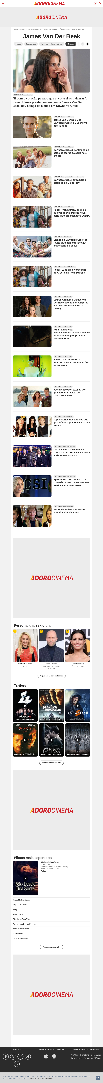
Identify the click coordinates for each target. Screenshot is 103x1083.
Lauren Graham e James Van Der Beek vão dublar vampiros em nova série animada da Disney (71, 304)
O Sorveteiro (18, 934)
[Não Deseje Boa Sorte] (25, 878)
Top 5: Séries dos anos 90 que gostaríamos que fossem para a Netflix (72, 422)
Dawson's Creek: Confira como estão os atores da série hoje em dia (71, 153)
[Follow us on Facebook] (6, 1057)
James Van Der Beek (51, 29)
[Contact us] (17, 1064)
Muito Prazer (18, 914)
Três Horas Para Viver (22, 919)
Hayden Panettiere (25, 664)
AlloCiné (74, 1055)
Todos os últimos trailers (51, 763)
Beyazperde (76, 1058)
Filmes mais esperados (51, 947)
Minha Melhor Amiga (21, 900)
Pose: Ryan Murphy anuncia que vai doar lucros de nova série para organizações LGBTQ (72, 213)
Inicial (16, 29)
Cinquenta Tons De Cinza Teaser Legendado (52, 754)
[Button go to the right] (87, 44)
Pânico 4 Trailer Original (25, 720)
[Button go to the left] (82, 44)
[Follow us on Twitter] (13, 1057)
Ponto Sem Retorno (21, 929)
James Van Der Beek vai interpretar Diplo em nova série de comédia (71, 362)
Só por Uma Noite (20, 905)
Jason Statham (51, 664)
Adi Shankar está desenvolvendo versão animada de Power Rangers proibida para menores (72, 334)
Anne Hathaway (77, 664)
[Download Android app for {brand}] (56, 1056)
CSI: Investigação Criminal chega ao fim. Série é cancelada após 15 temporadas (72, 452)
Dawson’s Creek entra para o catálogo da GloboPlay (70, 181)
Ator (28, 29)
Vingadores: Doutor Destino (24, 924)
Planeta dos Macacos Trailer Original (52, 720)
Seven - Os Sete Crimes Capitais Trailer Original (25, 754)
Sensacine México (92, 1058)
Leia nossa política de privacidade (40, 1079)
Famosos (22, 29)
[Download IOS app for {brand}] (47, 1056)
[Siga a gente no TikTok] (28, 1057)
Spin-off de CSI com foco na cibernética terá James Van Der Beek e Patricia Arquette (71, 482)
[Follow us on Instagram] (20, 1057)
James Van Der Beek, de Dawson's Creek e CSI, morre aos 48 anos (70, 123)
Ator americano (37, 29)
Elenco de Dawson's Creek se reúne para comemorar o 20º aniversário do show (70, 242)
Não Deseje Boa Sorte (50, 862)
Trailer (43, 871)
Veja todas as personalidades (51, 676)
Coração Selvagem (20, 938)
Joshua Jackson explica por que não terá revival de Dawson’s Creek (70, 392)
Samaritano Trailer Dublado (77, 720)
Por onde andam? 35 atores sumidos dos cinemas (69, 511)
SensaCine (96, 1055)
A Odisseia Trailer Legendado (78, 754)
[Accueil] (49, 3)
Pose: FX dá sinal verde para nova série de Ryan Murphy (70, 271)
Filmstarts (84, 1055)
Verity (15, 910)
